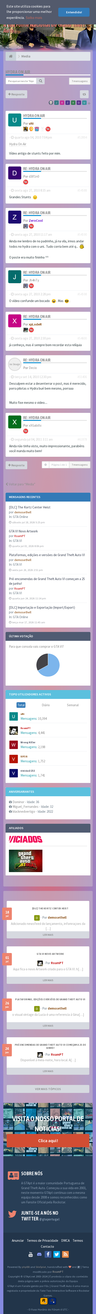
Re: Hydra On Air (36, 168)
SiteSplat (41, 1267)
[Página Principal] (11, 56)
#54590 (82, 234)
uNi (22, 714)
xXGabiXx (35, 425)
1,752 (41, 761)
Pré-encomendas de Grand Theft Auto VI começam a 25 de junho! (50, 1046)
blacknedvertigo (24, 811)
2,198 (41, 747)
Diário (46, 705)
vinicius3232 (28, 770)
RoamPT (19, 536)
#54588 (82, 190)
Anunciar (18, 1240)
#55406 (82, 377)
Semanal (73, 705)
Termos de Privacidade (42, 1240)
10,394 (42, 718)
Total (21, 705)
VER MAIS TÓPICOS (48, 1089)
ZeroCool (36, 220)
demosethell (22, 512)
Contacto (47, 1246)
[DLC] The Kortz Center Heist (29, 507)
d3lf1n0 (34, 176)
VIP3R (24, 756)
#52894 (82, 137)
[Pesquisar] (41, 81)
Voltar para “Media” (21, 484)
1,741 (41, 775)
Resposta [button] (18, 94)
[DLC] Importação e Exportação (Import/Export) (42, 607)
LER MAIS (48, 934)
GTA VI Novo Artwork (23, 531)
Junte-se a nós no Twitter (40, 1216)
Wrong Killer (28, 742)
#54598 (82, 294)
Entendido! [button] (74, 12)
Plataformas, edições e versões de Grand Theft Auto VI (47, 555)
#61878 (82, 439)
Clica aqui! (48, 1140)
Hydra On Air (18, 72)
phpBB (26, 1267)
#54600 (82, 338)
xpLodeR (35, 324)
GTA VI (17, 541)
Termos (78, 1240)
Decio (33, 368)
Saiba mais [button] (34, 17)
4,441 (41, 733)
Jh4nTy (34, 280)
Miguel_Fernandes (25, 806)
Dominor (18, 802)
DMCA (65, 1240)
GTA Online (20, 517)
